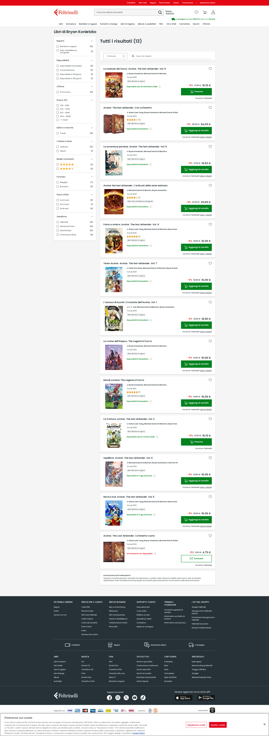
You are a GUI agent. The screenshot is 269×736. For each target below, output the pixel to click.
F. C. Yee (132, 307)
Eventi (176, 3)
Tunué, (129, 77)
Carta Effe (85, 607)
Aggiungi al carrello (198, 130)
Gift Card (143, 3)
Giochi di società (144, 673)
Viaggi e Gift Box (199, 669)
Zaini (166, 669)
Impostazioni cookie (196, 724)
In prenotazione (67, 70)
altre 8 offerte (205, 293)
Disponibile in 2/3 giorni (70, 74)
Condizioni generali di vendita (173, 611)
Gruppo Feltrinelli (199, 607)
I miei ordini (141, 611)
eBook (56, 677)
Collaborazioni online (118, 622)
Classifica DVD (115, 669)
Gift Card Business (117, 615)
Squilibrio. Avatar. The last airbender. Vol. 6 (128, 458)
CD (82, 661)
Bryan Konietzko (136, 73)
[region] (134, 724)
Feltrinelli (64, 222)
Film (111, 661)
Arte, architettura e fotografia (68, 51)
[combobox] (129, 12)
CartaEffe (131, 3)
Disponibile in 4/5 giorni (70, 78)
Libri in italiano (60, 661)
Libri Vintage (59, 673)
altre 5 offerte (205, 137)
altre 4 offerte (205, 487)
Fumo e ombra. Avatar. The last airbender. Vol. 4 (131, 224)
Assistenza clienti (207, 3)
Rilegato (64, 182)
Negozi (153, 3)
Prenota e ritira (87, 611)
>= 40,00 (64, 120)
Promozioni (65, 92)
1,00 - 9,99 (64, 105)
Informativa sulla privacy (175, 622)
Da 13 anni (64, 204)
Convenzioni (187, 3)
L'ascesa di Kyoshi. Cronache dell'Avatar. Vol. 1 (130, 302)
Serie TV (112, 677)
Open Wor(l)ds (170, 677)
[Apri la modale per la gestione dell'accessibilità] (212, 710)
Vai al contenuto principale (65, 3)
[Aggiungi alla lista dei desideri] (210, 69)
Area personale (143, 607)
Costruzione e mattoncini (147, 665)
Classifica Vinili (88, 681)
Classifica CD (87, 669)
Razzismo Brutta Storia (201, 628)
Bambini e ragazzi (68, 46)
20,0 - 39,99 (65, 116)
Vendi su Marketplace (118, 619)
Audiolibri (58, 681)
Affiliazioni (113, 611)
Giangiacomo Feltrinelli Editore (202, 612)
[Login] (213, 12)
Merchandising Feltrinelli (202, 665)
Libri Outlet (58, 665)
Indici (83, 630)
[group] (174, 19)
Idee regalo (196, 661)
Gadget (195, 673)
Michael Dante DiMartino (148, 307)
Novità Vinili (86, 677)
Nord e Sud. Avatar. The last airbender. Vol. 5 (128, 496)
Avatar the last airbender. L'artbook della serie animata (135, 185)
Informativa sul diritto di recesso (174, 617)
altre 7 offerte (205, 215)
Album (63, 151)
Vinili (83, 673)
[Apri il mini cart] (204, 12)
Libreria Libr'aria (67, 226)
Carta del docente (89, 622)
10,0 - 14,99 (65, 109)
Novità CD (85, 665)
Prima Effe (113, 626)
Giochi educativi (144, 669)
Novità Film (113, 665)
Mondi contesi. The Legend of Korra (123, 380)
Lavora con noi (60, 615)
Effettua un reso (143, 615)
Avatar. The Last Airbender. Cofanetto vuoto (129, 535)
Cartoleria (168, 661)
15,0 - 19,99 (64, 113)
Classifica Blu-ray (117, 673)
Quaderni (168, 681)
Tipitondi (64, 147)
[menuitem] (61, 24)
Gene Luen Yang (136, 112)
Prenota (198, 91)
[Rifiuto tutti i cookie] (264, 724)
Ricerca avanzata (170, 12)
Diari (166, 665)
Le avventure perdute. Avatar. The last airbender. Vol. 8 (135, 146)
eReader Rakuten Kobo (201, 677)
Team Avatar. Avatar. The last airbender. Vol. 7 (130, 263)
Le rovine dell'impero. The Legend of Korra (127, 341)
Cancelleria (169, 673)
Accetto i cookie (218, 724)
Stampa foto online (89, 634)
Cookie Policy (139, 733)
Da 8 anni (64, 208)
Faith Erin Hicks (135, 268)
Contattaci (141, 622)
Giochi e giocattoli (144, 661)
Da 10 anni (64, 200)
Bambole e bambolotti (146, 677)
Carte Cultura (87, 619)
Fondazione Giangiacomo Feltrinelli (203, 618)
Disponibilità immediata (71, 66)
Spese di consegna (145, 626)
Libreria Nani (65, 230)
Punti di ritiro (164, 3)
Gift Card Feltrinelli (89, 615)
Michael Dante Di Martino (155, 73)
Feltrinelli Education (200, 624)
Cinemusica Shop (68, 235)
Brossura (64, 186)
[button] (160, 12)
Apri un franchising (117, 607)
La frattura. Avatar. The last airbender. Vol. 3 (129, 419)
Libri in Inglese (60, 669)
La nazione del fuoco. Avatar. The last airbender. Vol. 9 (134, 68)
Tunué (63, 133)
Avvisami (198, 558)
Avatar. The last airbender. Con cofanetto (127, 107)
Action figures (142, 681)
